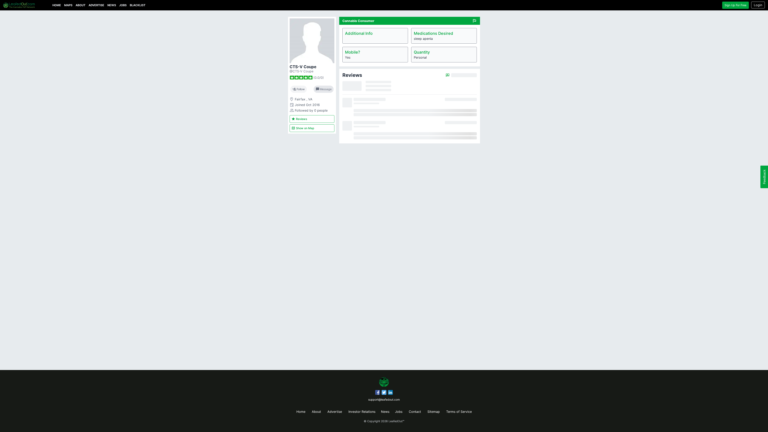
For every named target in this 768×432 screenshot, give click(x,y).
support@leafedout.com (384, 399)
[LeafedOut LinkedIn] (390, 393)
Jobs (123, 5)
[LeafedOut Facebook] (377, 393)
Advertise (96, 5)
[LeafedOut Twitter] (384, 393)
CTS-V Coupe (303, 66)
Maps (68, 5)
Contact (415, 412)
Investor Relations (361, 412)
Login (758, 5)
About (80, 5)
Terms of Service (459, 412)
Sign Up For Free (735, 5)
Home (56, 5)
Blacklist (137, 5)
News (111, 5)
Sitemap (433, 412)
